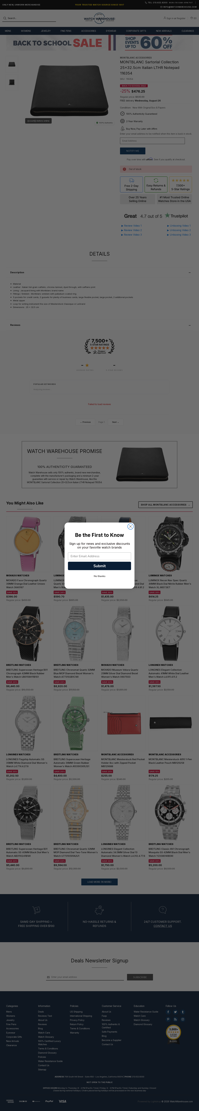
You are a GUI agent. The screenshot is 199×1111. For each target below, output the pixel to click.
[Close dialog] (130, 526)
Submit (99, 565)
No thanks (99, 576)
